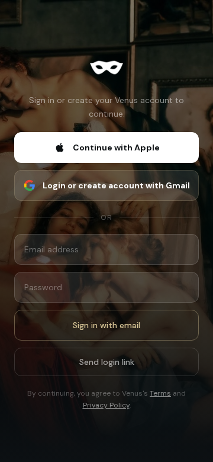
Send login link (106, 362)
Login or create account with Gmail (116, 185)
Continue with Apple (116, 147)
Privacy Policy (106, 405)
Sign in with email (106, 325)
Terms (160, 393)
